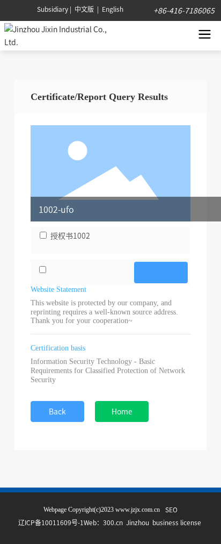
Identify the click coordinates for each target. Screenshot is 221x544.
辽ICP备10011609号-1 (51, 522)
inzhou (139, 522)
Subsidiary (52, 8)
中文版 (84, 8)
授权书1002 (70, 235)
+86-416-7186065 (183, 10)
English (112, 8)
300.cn (113, 522)
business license (177, 522)
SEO (171, 509)
